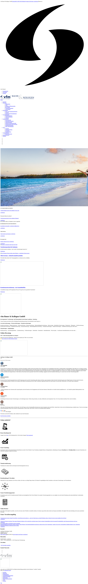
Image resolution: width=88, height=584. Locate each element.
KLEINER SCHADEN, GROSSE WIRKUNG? (9, 226)
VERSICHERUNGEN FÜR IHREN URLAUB (9, 210)
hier (7, 435)
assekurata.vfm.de (7, 570)
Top (1, 582)
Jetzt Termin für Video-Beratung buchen (9, 338)
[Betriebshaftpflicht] (10, 523)
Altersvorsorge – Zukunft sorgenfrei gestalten (11, 255)
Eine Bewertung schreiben (5, 415)
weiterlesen (2, 212)
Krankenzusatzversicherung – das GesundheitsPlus (12, 287)
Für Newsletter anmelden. (6, 545)
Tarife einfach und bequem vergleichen (7, 233)
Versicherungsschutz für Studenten (8, 247)
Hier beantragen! (30, 435)
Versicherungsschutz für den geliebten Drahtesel (9, 218)
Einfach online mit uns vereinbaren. (7, 241)
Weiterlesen (2, 251)
